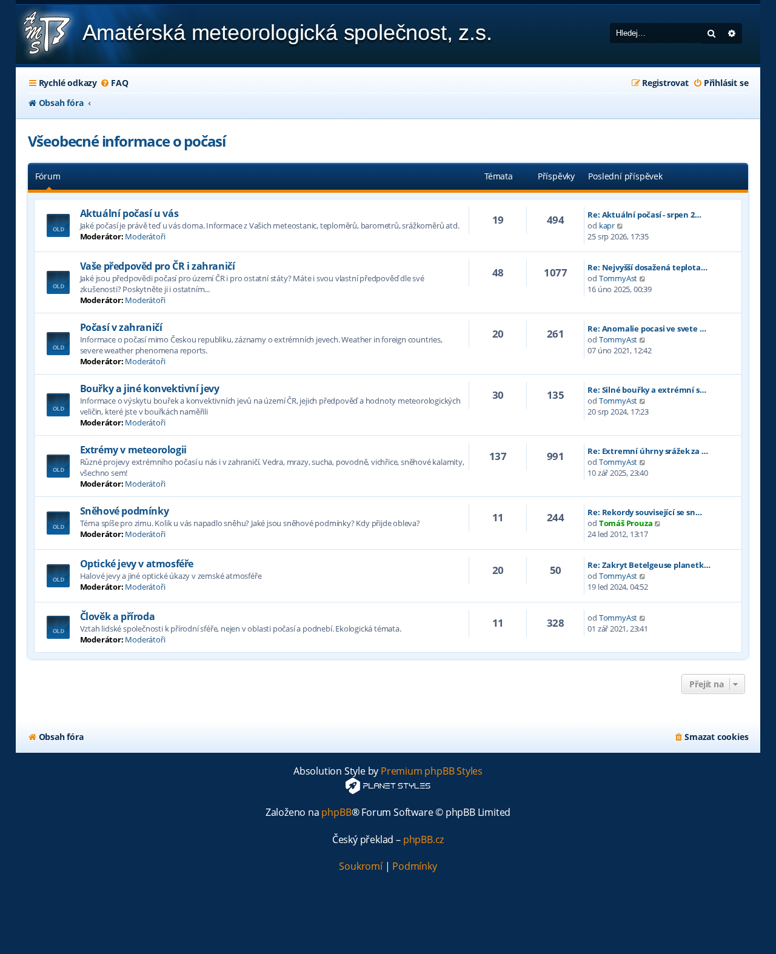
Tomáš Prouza (626, 523)
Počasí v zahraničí (121, 327)
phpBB (336, 812)
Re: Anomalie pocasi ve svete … (646, 328)
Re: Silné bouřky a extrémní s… (646, 389)
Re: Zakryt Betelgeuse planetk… (648, 564)
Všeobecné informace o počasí (127, 141)
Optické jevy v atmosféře (136, 563)
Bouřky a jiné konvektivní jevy (149, 388)
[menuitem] (114, 83)
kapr (607, 225)
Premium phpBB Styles (432, 771)
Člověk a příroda (117, 616)
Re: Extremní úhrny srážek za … (647, 450)
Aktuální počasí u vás (129, 213)
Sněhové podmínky (124, 511)
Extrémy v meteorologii (133, 449)
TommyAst (618, 278)
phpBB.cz (423, 839)
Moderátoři (145, 236)
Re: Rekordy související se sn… (644, 512)
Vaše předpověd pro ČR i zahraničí (157, 266)
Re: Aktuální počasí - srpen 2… (644, 214)
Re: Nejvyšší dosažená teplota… (647, 267)
